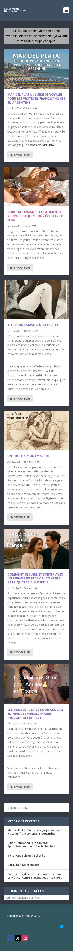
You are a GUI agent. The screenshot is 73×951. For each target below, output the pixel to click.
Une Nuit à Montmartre (28, 456)
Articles (26, 225)
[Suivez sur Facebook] (10, 938)
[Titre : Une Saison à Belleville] (36, 299)
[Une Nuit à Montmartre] (36, 430)
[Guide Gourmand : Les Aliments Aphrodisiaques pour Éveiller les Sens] (36, 186)
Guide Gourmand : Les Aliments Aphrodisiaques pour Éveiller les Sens (36, 216)
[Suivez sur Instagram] (25, 938)
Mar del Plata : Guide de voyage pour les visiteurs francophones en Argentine (36, 99)
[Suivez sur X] (18, 938)
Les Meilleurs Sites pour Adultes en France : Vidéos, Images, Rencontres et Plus (35, 714)
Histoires (26, 330)
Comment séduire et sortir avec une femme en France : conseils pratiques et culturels (35, 578)
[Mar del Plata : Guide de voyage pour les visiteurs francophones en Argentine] (36, 69)
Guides (27, 108)
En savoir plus (20, 154)
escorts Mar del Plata (41, 145)
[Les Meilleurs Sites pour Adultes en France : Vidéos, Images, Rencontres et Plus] (36, 684)
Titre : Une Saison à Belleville (33, 325)
